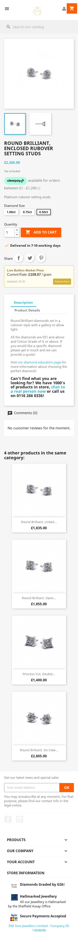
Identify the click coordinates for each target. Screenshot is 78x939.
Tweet (30, 258)
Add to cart (41, 232)
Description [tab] (23, 302)
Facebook (8, 819)
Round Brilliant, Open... (39, 598)
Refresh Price (62, 281)
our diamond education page (39, 362)
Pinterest (41, 258)
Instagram (19, 819)
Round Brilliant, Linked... (39, 522)
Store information (25, 873)
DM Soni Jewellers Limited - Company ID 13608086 (39, 928)
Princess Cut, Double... (39, 674)
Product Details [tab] (27, 310)
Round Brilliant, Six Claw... (39, 750)
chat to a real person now (38, 389)
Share (18, 258)
